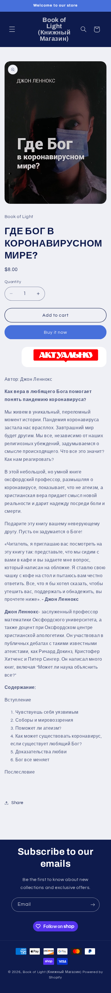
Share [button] (17, 803)
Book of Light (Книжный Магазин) (53, 972)
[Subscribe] (92, 904)
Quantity (13, 282)
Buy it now (55, 332)
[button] (11, 29)
